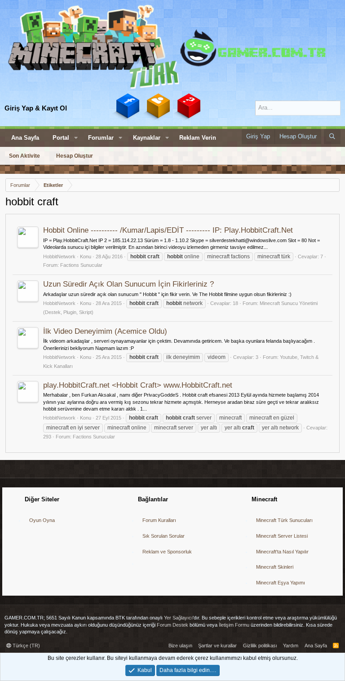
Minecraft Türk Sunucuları (284, 520)
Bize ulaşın (180, 645)
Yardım (290, 645)
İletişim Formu (234, 625)
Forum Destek (172, 625)
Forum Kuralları (159, 520)
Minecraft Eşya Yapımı (280, 582)
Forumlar (101, 137)
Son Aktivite (24, 156)
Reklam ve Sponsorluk (167, 551)
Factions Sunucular (81, 265)
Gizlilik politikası (260, 645)
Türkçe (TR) (25, 645)
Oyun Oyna (42, 520)
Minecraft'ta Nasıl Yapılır (282, 551)
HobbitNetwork (59, 256)
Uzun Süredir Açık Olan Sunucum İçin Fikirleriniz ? (128, 284)
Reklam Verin (197, 137)
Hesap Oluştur (74, 156)
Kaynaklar (146, 137)
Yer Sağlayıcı (178, 617)
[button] (76, 138)
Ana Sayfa (25, 137)
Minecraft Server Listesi (282, 536)
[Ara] (332, 136)
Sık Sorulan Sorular (163, 536)
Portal (61, 137)
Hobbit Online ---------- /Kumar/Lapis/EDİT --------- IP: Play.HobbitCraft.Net (168, 230)
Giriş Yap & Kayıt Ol (35, 108)
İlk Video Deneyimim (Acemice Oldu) (105, 331)
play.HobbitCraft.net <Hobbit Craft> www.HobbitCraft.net (137, 385)
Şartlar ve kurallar (217, 645)
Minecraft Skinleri (274, 567)
